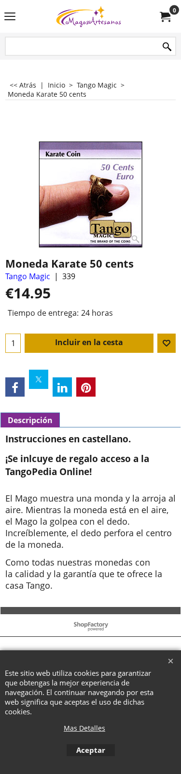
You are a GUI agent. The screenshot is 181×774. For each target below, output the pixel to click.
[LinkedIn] (62, 387)
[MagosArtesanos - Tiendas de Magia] (89, 16)
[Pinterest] (86, 387)
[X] (38, 379)
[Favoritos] (166, 343)
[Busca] (167, 46)
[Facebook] (15, 387)
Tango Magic (27, 276)
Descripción (30, 420)
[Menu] (9, 17)
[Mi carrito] (164, 16)
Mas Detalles (84, 728)
